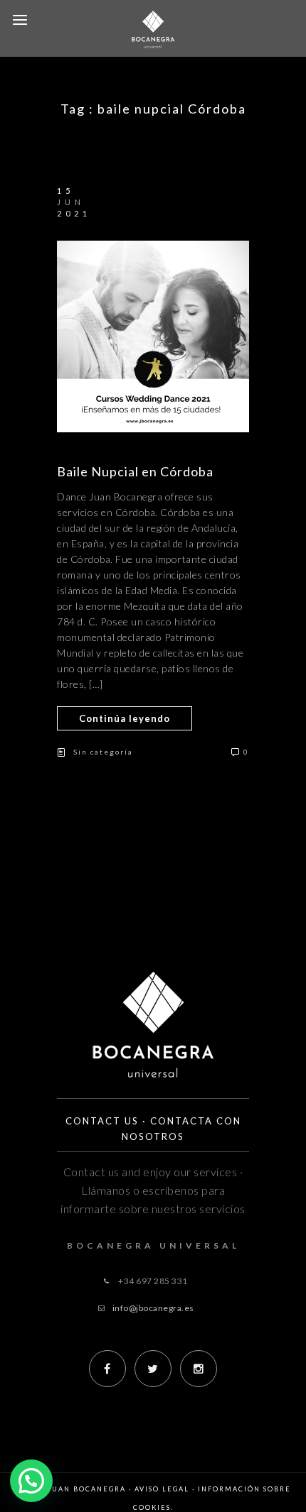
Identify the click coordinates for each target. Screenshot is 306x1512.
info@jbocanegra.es (153, 1308)
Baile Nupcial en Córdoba (135, 471)
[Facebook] (107, 1368)
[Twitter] (153, 1368)
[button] (31, 1480)
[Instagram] (198, 1368)
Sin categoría (103, 751)
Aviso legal (161, 1489)
